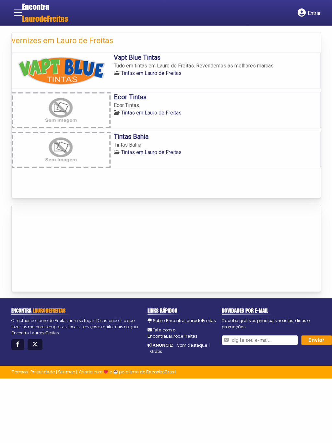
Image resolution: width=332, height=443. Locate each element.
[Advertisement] (60, 248)
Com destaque (192, 345)
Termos (19, 371)
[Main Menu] (17, 12)
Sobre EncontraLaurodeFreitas (184, 320)
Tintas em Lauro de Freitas (151, 73)
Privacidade (42, 371)
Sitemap (66, 371)
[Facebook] (17, 344)
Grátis (156, 351)
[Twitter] (35, 344)
